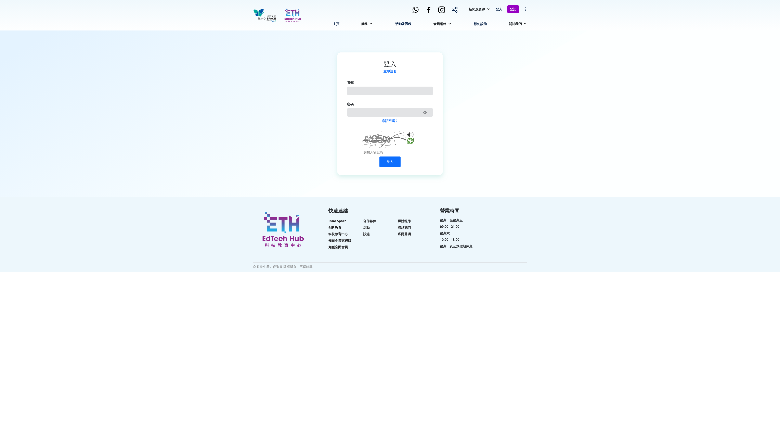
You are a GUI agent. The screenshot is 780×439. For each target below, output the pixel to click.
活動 (366, 227)
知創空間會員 (338, 247)
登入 (499, 9)
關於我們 (515, 24)
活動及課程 (403, 24)
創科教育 (334, 227)
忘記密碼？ (390, 120)
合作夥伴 (369, 221)
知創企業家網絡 (339, 240)
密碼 (350, 104)
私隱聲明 (404, 234)
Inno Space (337, 221)
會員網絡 (439, 24)
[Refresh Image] (410, 142)
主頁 (336, 24)
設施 (366, 234)
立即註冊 (390, 71)
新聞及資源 (477, 9)
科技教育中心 (338, 234)
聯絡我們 (404, 227)
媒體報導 (404, 221)
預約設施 (480, 24)
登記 (513, 9)
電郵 (350, 82)
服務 (364, 24)
